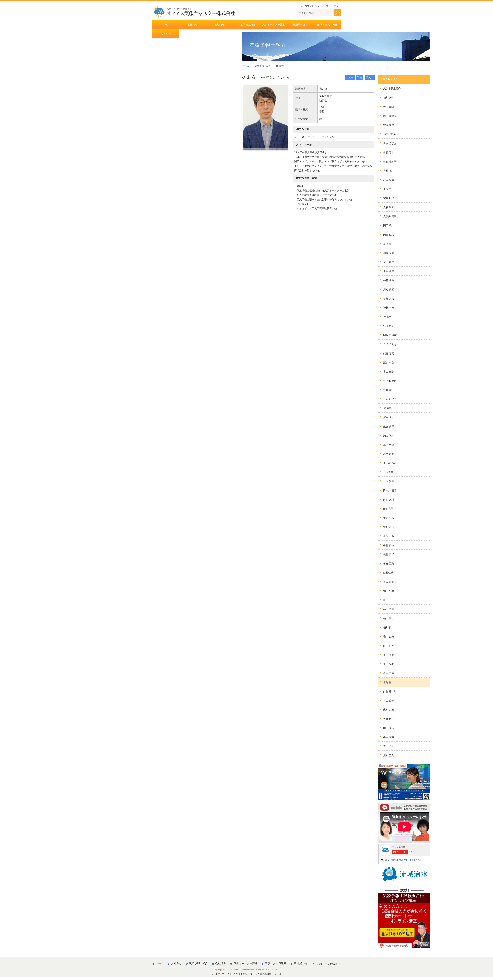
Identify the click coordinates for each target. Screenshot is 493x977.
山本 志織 (388, 737)
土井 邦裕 (388, 517)
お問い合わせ (311, 5)
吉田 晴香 (388, 746)
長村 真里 (388, 554)
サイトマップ (333, 5)
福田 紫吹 (388, 618)
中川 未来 (388, 526)
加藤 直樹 (388, 252)
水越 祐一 (388, 682)
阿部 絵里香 (390, 115)
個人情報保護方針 (263, 974)
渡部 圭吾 (388, 755)
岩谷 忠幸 (388, 179)
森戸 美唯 (388, 709)
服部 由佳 (388, 600)
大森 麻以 (388, 207)
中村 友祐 (388, 545)
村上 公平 (388, 700)
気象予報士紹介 (246, 24)
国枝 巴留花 (390, 335)
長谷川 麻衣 (390, 581)
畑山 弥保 (388, 590)
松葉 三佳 (388, 673)
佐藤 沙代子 (390, 399)
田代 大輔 (388, 499)
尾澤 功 (387, 243)
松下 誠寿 (388, 664)
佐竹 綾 (387, 389)
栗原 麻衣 (388, 362)
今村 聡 (387, 170)
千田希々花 (389, 463)
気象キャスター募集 (273, 24)
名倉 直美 (388, 563)
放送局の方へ (300, 24)
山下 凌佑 (388, 727)
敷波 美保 (388, 426)
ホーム (165, 24)
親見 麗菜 (388, 453)
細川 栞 (387, 627)
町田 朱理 (388, 645)
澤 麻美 (387, 408)
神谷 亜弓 (388, 280)
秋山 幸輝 (388, 106)
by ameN (166, 33)
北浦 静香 (388, 326)
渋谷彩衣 (388, 435)
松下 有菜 (388, 654)
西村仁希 (388, 572)
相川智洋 (388, 97)
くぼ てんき (390, 344)
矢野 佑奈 (388, 718)
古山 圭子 (388, 371)
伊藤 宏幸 (388, 152)
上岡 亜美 (388, 271)
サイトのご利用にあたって (239, 974)
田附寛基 (388, 508)
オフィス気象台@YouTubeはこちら (403, 860)
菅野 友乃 (388, 298)
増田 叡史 (388, 636)
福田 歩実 (388, 609)
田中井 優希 (390, 490)
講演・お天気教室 (327, 24)
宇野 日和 (388, 198)
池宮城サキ (389, 134)
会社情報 (220, 24)
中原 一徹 (388, 536)
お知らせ (193, 24)
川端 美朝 (388, 289)
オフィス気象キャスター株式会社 (194, 11)
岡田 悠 (387, 225)
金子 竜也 (388, 262)
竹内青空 (388, 472)
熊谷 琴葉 (388, 353)
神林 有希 (388, 307)
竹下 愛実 (388, 481)
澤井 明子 (388, 417)
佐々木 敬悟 (390, 380)
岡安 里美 (388, 234)
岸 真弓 (387, 316)
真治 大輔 (388, 444)
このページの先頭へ (329, 963)
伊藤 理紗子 (390, 161)
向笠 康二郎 (390, 691)
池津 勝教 (388, 125)
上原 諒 (387, 188)
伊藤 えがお (390, 143)
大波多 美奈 (390, 216)
